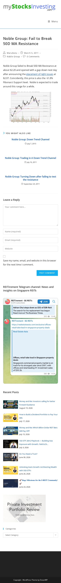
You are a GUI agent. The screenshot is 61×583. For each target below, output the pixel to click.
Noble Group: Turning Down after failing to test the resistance (30, 178)
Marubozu (12, 53)
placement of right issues (39, 74)
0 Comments (33, 56)
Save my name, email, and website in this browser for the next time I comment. (29, 262)
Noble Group (13, 56)
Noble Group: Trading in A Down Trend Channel (30, 158)
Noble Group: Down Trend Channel (30, 139)
